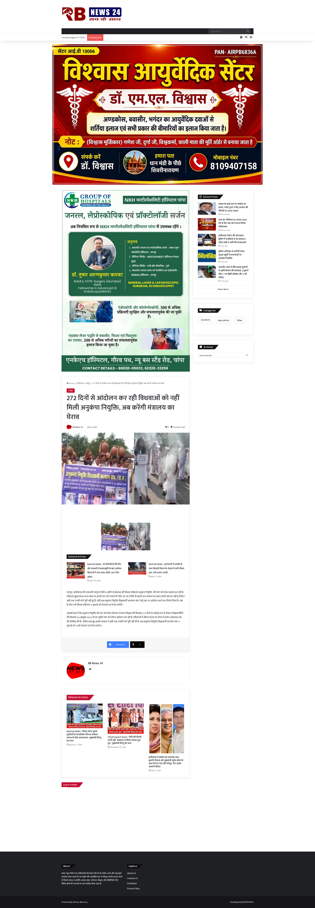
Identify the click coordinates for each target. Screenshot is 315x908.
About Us (131, 873)
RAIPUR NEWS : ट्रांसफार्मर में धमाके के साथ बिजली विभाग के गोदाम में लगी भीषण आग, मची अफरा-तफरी (166, 568)
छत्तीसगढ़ (80, 383)
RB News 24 (78, 427)
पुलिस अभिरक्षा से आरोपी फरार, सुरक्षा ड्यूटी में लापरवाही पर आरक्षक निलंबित (231, 254)
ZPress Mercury (80, 902)
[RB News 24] (92, 14)
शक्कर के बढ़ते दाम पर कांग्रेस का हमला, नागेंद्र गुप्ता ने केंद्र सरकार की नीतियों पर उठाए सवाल (233, 207)
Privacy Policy (133, 888)
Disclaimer (132, 883)
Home (72, 383)
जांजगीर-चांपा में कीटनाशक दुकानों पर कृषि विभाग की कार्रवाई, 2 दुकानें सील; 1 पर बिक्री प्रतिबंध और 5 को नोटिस (233, 272)
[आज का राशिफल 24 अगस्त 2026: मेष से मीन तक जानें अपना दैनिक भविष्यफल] (207, 224)
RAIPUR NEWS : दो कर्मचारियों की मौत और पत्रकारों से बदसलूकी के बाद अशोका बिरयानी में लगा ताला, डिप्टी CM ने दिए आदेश (104, 570)
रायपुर (88, 383)
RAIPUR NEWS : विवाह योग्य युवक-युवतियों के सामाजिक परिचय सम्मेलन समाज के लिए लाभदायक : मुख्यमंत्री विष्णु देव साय (84, 736)
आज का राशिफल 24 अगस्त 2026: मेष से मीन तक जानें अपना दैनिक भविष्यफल (232, 223)
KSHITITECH (248, 902)
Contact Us (132, 878)
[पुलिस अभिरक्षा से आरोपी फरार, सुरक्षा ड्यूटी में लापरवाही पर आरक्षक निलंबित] (207, 256)
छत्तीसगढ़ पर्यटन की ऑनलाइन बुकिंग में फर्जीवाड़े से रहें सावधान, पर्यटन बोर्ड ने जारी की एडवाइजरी (232, 239)
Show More (223, 289)
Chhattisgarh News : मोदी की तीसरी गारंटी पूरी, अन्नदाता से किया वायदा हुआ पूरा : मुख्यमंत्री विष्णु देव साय (124, 740)
